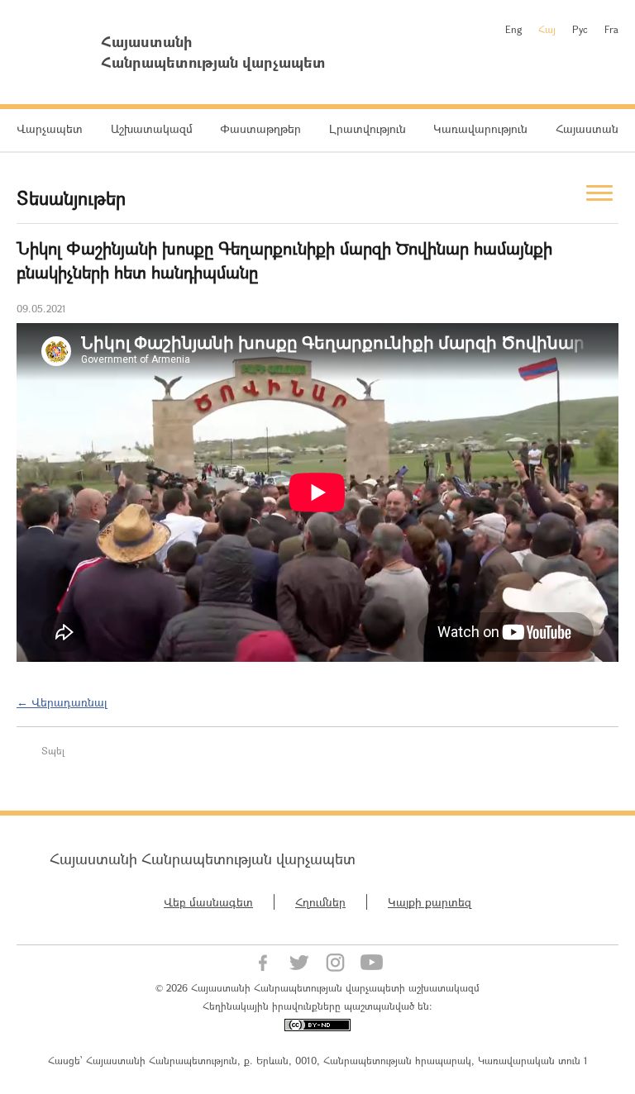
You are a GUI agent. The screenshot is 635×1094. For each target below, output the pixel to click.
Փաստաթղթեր (260, 128)
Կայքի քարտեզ (429, 902)
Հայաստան (587, 128)
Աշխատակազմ (152, 128)
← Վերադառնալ (62, 702)
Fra (611, 29)
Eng (513, 29)
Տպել (52, 750)
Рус (580, 29)
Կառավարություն (480, 128)
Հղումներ (320, 902)
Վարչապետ (50, 128)
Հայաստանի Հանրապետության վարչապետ (203, 858)
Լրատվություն (367, 128)
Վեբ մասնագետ (208, 902)
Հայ (547, 29)
